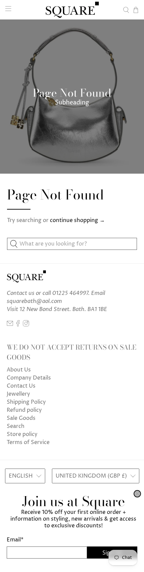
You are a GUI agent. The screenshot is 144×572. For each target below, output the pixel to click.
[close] (137, 493)
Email (15, 539)
